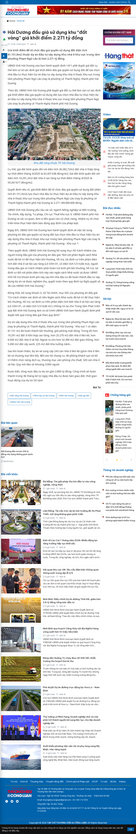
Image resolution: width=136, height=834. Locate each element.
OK (130, 829)
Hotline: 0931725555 (118, 2)
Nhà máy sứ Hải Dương (44, 395)
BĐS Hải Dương (67, 395)
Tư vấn (103, 781)
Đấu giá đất (84, 395)
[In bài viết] (4, 39)
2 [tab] (121, 460)
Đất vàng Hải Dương (20, 395)
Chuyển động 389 (54, 781)
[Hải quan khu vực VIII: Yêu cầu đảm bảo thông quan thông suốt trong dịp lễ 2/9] (21, 580)
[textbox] (119, 40)
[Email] (17, 801)
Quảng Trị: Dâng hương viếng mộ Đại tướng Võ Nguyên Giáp (120, 285)
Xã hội (107, 298)
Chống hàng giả (120, 395)
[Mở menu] (6, 2)
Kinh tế (20, 21)
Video (107, 114)
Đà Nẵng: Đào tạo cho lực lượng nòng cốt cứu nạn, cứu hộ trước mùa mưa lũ (119, 335)
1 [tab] (117, 460)
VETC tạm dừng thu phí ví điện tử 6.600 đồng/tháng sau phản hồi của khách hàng (120, 506)
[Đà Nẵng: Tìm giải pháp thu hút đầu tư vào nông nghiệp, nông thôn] (21, 492)
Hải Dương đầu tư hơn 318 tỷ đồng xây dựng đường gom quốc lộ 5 (17, 454)
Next (131, 459)
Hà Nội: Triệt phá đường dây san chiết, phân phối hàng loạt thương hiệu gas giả (119, 217)
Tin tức (14, 781)
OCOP (95, 781)
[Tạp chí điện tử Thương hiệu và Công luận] (19, 792)
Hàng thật (103, 2)
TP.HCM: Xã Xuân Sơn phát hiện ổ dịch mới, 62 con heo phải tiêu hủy (119, 379)
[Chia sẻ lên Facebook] (4, 32)
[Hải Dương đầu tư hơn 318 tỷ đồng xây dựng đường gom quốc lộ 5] (17, 437)
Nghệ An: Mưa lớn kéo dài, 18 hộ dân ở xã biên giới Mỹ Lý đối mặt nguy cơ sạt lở (119, 248)
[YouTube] (12, 801)
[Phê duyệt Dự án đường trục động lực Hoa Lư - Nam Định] (21, 698)
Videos (122, 781)
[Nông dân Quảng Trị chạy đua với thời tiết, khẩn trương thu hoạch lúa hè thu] (21, 669)
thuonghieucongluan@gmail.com (57, 800)
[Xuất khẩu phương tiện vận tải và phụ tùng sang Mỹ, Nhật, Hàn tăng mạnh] (21, 757)
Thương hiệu (36, 781)
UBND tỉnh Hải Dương (20, 402)
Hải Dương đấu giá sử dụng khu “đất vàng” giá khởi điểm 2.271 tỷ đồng (47, 35)
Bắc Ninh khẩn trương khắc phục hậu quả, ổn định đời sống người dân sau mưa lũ (119, 366)
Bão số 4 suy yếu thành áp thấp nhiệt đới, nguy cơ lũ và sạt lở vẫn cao (119, 308)
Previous (106, 459)
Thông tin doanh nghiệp (118, 470)
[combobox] (119, 40)
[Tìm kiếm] (129, 2)
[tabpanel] (119, 427)
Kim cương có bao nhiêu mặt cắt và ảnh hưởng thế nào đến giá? (120, 493)
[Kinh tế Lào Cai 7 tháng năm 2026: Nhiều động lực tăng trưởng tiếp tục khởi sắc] (21, 551)
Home (12, 21)
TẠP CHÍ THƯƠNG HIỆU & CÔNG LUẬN (67, 822)
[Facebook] (6, 801)
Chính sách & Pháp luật (77, 781)
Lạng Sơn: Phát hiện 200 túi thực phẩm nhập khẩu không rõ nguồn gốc (119, 272)
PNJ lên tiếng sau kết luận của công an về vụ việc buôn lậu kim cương (120, 479)
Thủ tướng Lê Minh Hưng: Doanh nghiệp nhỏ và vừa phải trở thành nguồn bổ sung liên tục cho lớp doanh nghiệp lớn (71, 720)
